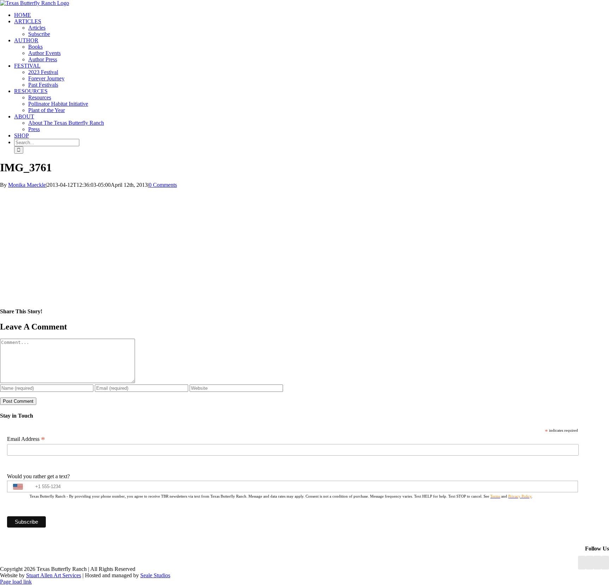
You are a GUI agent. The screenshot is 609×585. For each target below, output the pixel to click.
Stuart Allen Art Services (53, 575)
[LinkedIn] (589, 562)
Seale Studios (155, 575)
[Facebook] (582, 562)
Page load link (16, 582)
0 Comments (163, 185)
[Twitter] (605, 562)
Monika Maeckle (27, 185)
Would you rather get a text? (38, 476)
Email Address (26, 439)
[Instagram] (597, 562)
